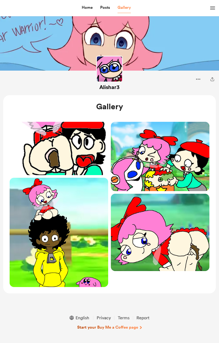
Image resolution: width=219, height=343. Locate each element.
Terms (124, 317)
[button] (87, 7)
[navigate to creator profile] (109, 69)
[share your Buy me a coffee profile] (212, 79)
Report (142, 317)
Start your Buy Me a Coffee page (107, 327)
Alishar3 (109, 87)
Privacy (104, 317)
